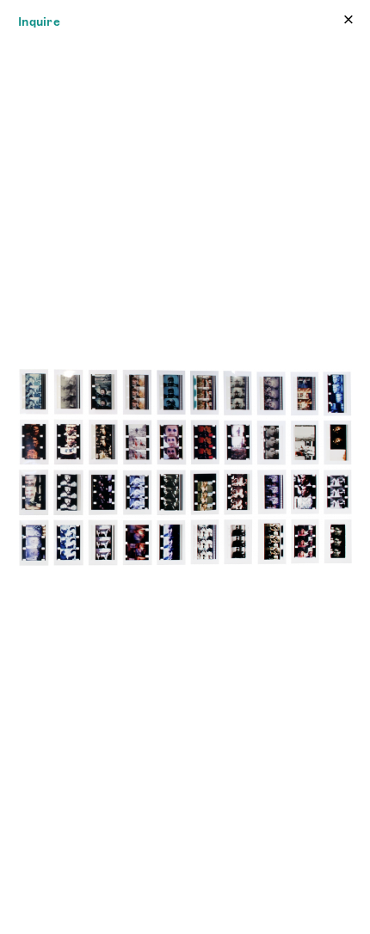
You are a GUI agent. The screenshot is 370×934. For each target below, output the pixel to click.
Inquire (39, 21)
